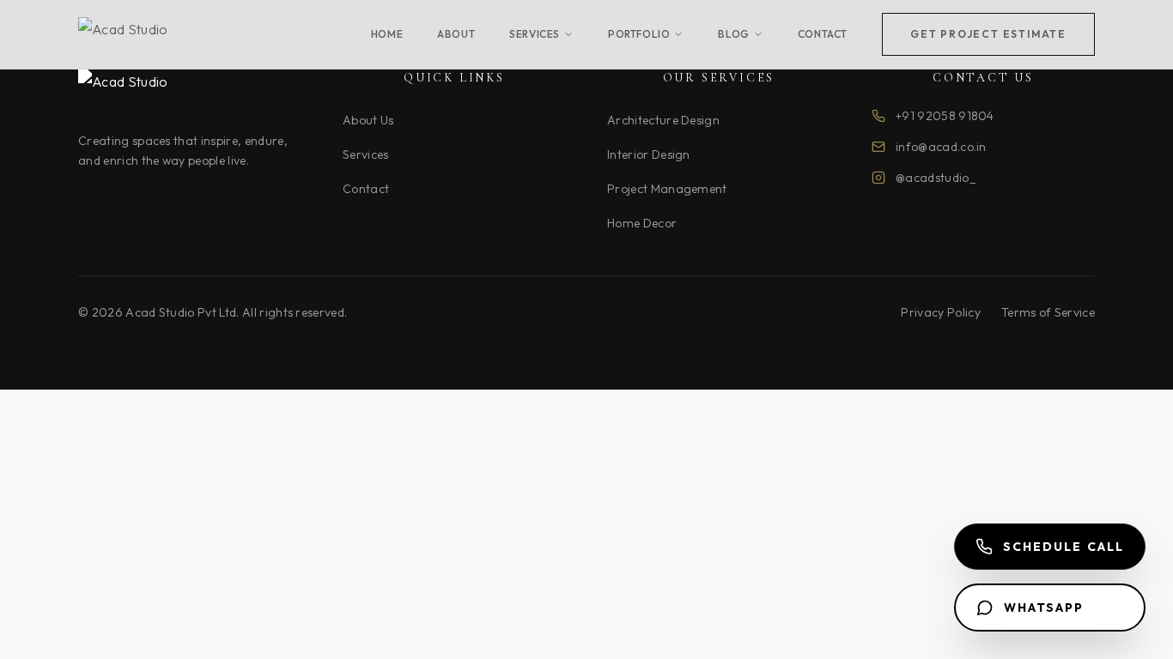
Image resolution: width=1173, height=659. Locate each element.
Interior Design (648, 154)
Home (387, 33)
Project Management (667, 188)
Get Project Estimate (988, 33)
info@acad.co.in (941, 146)
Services (534, 33)
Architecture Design (663, 120)
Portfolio (639, 33)
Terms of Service (1048, 312)
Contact (823, 33)
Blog (733, 33)
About (456, 33)
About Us (368, 120)
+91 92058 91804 (945, 116)
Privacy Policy (940, 312)
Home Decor (642, 223)
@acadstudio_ (935, 177)
